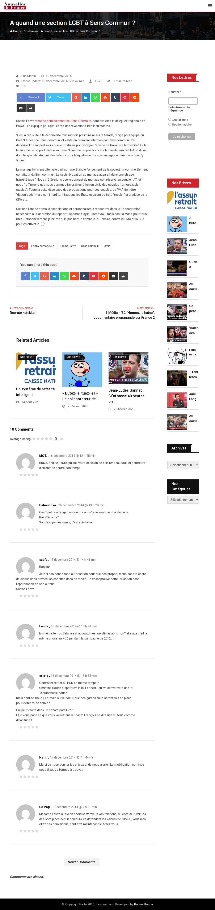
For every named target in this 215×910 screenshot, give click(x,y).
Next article (145, 308)
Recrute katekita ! (23, 313)
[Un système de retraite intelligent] (182, 200)
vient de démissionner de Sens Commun (63, 121)
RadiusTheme (143, 904)
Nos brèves (31, 31)
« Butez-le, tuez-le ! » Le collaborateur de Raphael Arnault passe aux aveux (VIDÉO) (194, 220)
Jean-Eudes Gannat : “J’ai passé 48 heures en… (126, 396)
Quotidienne (179, 119)
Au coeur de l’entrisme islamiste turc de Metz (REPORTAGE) (194, 418)
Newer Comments (82, 862)
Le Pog (44, 807)
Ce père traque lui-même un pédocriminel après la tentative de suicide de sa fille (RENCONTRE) (194, 308)
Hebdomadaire (181, 124)
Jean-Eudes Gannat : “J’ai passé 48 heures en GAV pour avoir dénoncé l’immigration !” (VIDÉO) (194, 242)
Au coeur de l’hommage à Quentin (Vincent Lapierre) (194, 286)
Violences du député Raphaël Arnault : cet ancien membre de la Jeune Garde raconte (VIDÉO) (194, 330)
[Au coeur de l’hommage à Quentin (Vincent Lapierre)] (177, 290)
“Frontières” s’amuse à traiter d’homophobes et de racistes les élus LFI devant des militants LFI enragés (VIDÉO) (194, 374)
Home (17, 31)
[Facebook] (25, 276)
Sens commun (90, 245)
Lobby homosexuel (43, 245)
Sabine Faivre (68, 245)
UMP (107, 245)
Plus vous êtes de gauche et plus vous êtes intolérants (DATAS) (194, 352)
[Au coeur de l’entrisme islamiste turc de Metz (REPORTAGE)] (177, 422)
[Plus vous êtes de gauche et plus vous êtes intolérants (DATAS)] (177, 356)
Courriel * (174, 91)
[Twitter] (35, 276)
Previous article (22, 308)
